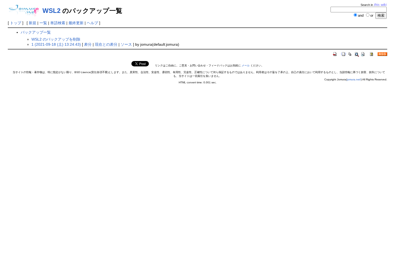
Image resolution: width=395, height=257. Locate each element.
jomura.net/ (354, 79)
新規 (32, 23)
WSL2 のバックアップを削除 (55, 39)
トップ (15, 23)
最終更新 (76, 23)
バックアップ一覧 (36, 32)
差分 (88, 44)
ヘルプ (92, 23)
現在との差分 (106, 44)
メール (246, 65)
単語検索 (57, 23)
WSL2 (51, 10)
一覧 (43, 23)
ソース (126, 44)
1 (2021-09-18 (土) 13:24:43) (56, 44)
